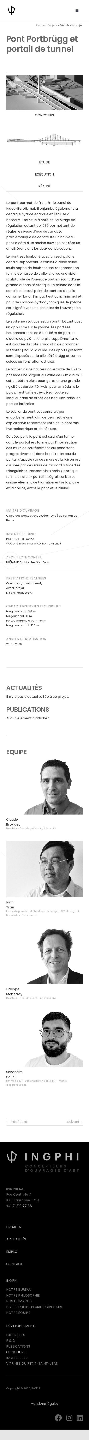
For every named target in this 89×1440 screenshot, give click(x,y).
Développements (21, 1325)
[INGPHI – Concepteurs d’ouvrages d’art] (42, 1152)
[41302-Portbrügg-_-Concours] (44, 76)
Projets (52, 25)
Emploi (12, 1251)
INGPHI (11, 1280)
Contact (14, 1264)
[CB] (44, 759)
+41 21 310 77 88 (19, 1205)
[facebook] (58, 1417)
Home (40, 25)
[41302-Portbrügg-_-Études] (44, 123)
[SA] (44, 1012)
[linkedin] (80, 1417)
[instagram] (69, 1417)
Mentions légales (44, 1403)
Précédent (18, 1121)
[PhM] (44, 929)
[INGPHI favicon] (11, 6)
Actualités (16, 1239)
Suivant (73, 1121)
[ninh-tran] (44, 842)
